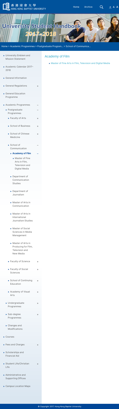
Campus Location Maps (18, 386)
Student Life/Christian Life (17, 365)
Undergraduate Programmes (16, 305)
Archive (88, 6)
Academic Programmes (22, 46)
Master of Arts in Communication (21, 204)
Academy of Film (21, 153)
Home (76, 6)
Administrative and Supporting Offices (16, 376)
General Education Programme (15, 95)
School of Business (20, 125)
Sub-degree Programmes (14, 316)
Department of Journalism (20, 193)
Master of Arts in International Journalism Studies (22, 217)
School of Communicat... (78, 46)
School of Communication (18, 147)
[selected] (25, 6)
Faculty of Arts (18, 118)
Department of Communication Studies (20, 180)
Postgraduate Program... (50, 46)
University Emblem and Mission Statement (18, 57)
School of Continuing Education (21, 282)
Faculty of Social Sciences (19, 271)
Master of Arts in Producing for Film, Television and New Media (22, 248)
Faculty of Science (20, 261)
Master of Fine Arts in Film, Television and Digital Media (22, 163)
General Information (16, 78)
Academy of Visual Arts (20, 293)
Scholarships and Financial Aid (15, 354)
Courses (10, 336)
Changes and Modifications (15, 327)
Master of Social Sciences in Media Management (22, 232)
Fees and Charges (15, 344)
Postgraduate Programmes (15, 111)
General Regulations (16, 85)
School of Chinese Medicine (19, 135)
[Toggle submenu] (38, 86)
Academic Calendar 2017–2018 (19, 68)
